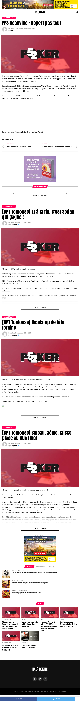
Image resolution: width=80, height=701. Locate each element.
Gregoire (13, 224)
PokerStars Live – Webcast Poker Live (16, 132)
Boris (12, 30)
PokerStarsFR (38, 132)
